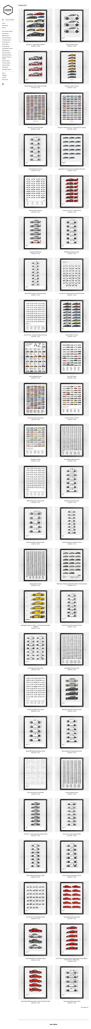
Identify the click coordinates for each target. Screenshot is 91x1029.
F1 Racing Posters (6, 40)
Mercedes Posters (6, 69)
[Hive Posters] (8, 10)
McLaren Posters (6, 53)
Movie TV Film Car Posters (6, 57)
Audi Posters (5, 33)
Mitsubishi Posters (7, 55)
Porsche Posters (6, 63)
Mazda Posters (6, 50)
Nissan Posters (6, 61)
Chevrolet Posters (6, 38)
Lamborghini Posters (7, 48)
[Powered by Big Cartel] (53, 1024)
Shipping (4, 75)
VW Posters (5, 67)
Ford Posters (5, 44)
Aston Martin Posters (7, 31)
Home (3, 23)
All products (5, 25)
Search (4, 27)
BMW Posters (5, 35)
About (3, 73)
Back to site (5, 79)
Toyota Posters (6, 65)
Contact (4, 77)
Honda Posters (6, 46)
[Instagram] (3, 84)
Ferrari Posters (6, 42)
